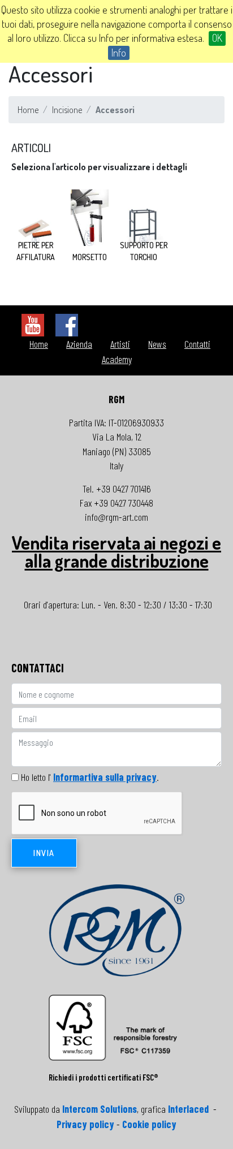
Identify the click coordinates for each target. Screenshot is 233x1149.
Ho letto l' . (90, 777)
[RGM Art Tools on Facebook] (66, 324)
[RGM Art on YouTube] (32, 324)
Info (118, 52)
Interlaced (188, 1109)
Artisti (120, 344)
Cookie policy (149, 1124)
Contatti (197, 344)
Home (28, 109)
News (157, 344)
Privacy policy (85, 1124)
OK (217, 38)
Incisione (67, 109)
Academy (117, 359)
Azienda (79, 344)
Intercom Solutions (99, 1109)
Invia (44, 853)
